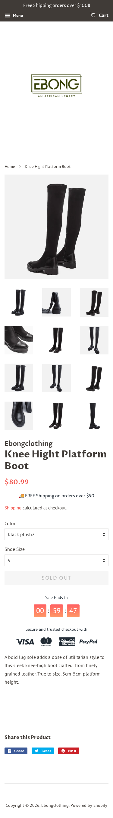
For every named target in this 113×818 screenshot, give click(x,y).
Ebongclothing (55, 805)
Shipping (13, 508)
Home (10, 166)
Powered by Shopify (89, 805)
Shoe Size (15, 549)
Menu (17, 15)
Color (10, 523)
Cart (103, 15)
